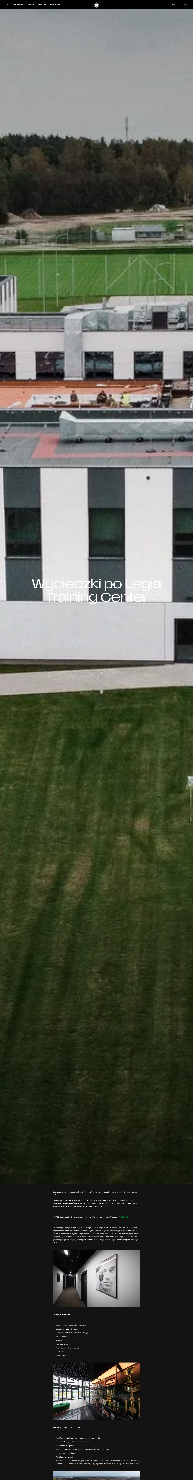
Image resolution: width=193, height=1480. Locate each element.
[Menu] (7, 4)
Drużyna (42, 4)
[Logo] (96, 4)
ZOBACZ (124, 1217)
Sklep (184, 4)
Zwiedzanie (55, 4)
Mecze (31, 4)
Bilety (174, 4)
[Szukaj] (167, 5)
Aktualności (18, 4)
